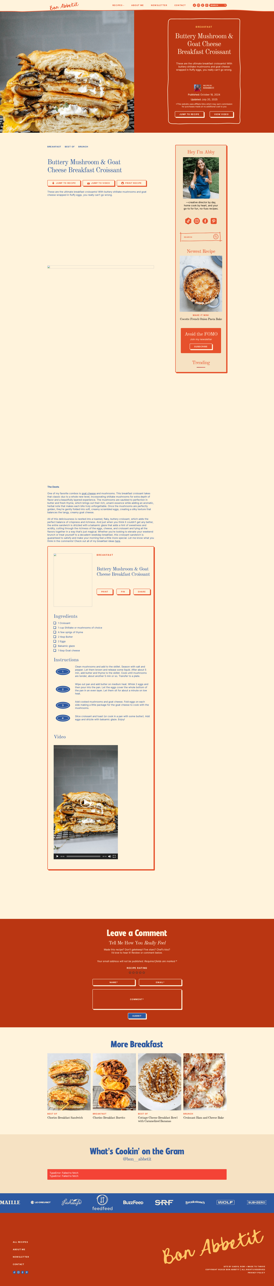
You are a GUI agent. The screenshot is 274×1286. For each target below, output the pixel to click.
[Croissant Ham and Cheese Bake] (205, 1081)
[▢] (55, 623)
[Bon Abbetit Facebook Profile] (203, 5)
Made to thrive (256, 1266)
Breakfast (204, 26)
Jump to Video (100, 183)
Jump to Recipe (189, 114)
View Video (221, 114)
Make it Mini (201, 315)
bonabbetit (208, 88)
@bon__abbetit (137, 1159)
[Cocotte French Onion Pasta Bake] (201, 284)
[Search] (216, 237)
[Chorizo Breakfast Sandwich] (69, 1081)
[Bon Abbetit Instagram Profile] (198, 5)
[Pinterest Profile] (206, 5)
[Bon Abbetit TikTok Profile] (194, 5)
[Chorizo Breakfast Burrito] (114, 1081)
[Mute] (109, 856)
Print (104, 591)
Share (142, 591)
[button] (85, 802)
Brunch (83, 146)
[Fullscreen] (114, 856)
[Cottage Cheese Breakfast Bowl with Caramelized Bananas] (159, 1081)
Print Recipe (133, 183)
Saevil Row (238, 1266)
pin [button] (123, 591)
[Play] (57, 856)
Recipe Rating (137, 968)
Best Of (70, 146)
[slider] (83, 856)
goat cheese (89, 493)
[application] (86, 802)
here (117, 541)
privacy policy (256, 1273)
